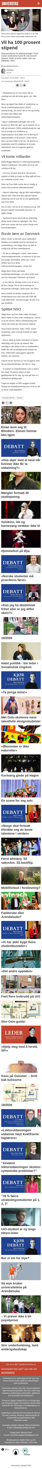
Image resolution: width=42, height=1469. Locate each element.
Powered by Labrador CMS (21, 1465)
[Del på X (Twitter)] (21, 85)
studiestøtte (8, 398)
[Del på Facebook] (17, 85)
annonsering (8, 1372)
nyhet (20, 398)
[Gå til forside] (10, 3)
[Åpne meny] (38, 3)
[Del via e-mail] (24, 85)
